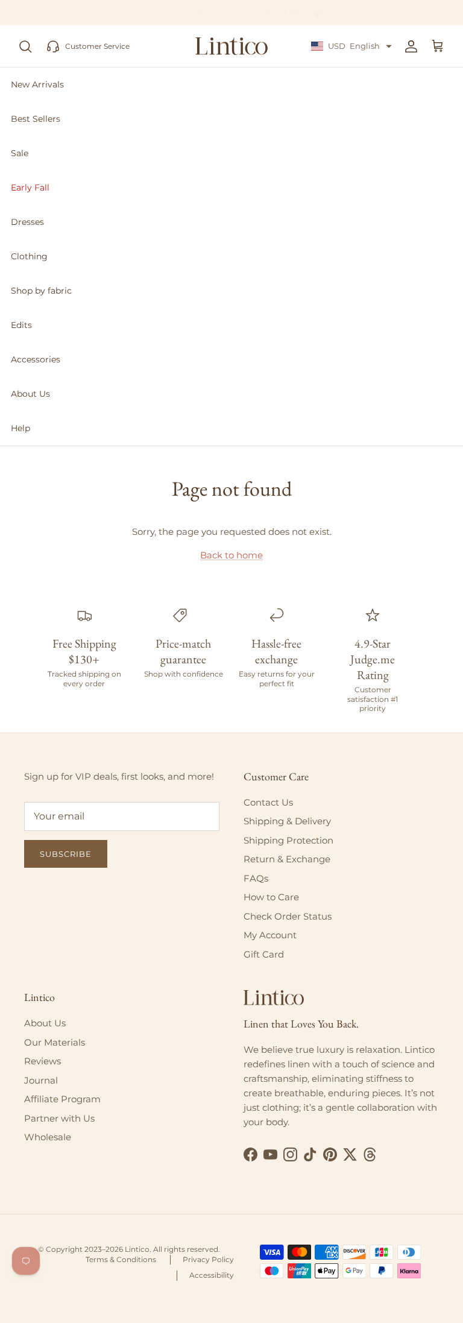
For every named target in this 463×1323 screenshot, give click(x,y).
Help (20, 428)
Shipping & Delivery (287, 821)
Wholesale (47, 1137)
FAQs (256, 878)
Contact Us (268, 802)
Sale (19, 153)
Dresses (27, 221)
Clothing (29, 256)
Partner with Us (59, 1118)
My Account (270, 935)
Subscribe (66, 854)
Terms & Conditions (121, 1259)
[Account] (408, 46)
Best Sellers (35, 118)
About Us (30, 393)
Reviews (42, 1061)
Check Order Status (288, 916)
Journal (41, 1080)
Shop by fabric (41, 290)
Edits (21, 325)
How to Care (271, 897)
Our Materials (54, 1042)
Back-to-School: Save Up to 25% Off (232, 15)
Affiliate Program (62, 1099)
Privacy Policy (208, 1259)
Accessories (35, 359)
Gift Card (264, 954)
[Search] (25, 46)
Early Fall (30, 187)
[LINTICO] (231, 46)
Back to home (231, 555)
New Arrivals (37, 84)
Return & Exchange (287, 859)
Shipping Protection (288, 840)
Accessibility (211, 1275)
